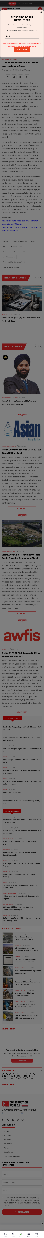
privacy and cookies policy (27, 43)
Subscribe (22, 49)
